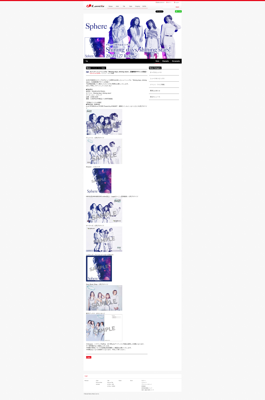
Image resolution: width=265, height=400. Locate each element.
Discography (176, 61)
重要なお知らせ (155, 90)
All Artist (98, 384)
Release (87, 380)
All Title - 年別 (110, 384)
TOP (86, 61)
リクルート (144, 382)
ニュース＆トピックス (157, 78)
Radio (120, 380)
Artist (97, 380)
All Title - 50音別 (111, 386)
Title (108, 380)
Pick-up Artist (99, 382)
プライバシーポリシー (147, 384)
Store (131, 380)
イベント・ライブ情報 (157, 84)
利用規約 (144, 386)
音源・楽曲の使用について (148, 389)
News (157, 61)
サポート (144, 380)
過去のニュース (155, 97)
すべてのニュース (156, 72)
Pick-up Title (110, 382)
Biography (166, 61)
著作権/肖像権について (147, 388)
